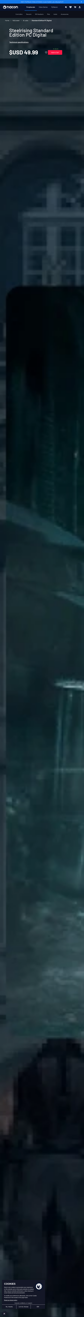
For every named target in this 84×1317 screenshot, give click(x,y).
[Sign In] (79, 7)
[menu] (42, 7)
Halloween (16, 20)
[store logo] (10, 7)
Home (7, 20)
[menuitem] (31, 7)
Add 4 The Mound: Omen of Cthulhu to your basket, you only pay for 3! (42, 2)
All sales (25, 20)
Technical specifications (18, 42)
